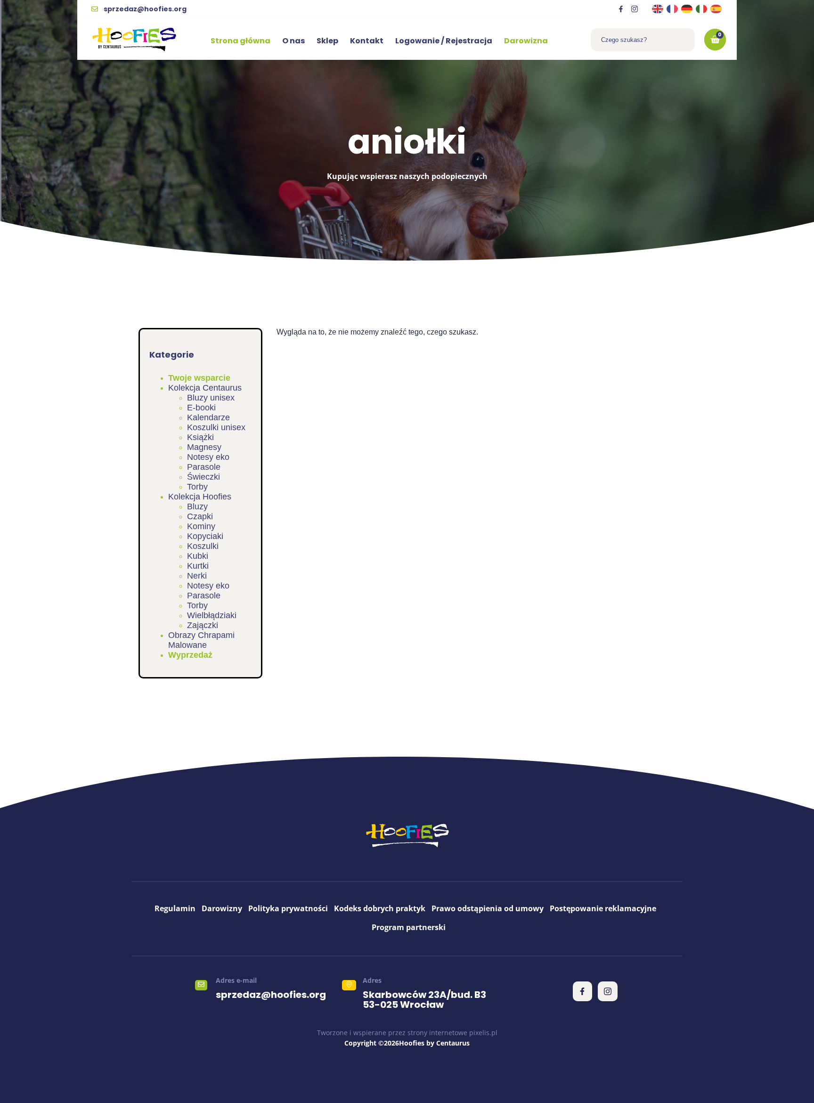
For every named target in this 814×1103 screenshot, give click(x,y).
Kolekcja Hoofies (199, 496)
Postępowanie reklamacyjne (603, 908)
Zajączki (202, 625)
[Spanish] (716, 8)
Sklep (327, 40)
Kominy (201, 526)
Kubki (197, 556)
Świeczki (203, 477)
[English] (658, 8)
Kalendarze (208, 417)
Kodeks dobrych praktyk (379, 908)
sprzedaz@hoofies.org (271, 994)
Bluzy (197, 506)
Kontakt (366, 40)
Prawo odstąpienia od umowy (487, 908)
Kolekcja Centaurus (205, 387)
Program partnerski (409, 927)
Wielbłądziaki (211, 615)
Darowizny (222, 908)
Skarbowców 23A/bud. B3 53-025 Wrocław (424, 999)
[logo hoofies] (134, 39)
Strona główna (240, 40)
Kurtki (198, 566)
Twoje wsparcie (199, 378)
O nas (293, 40)
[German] (687, 8)
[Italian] (702, 8)
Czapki (200, 516)
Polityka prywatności (288, 908)
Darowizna (526, 40)
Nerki (197, 575)
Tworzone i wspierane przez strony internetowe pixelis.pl (407, 1032)
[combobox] (643, 39)
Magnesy (204, 447)
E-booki (201, 407)
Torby (197, 486)
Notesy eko (208, 457)
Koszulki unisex (216, 427)
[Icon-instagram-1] (634, 9)
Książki (200, 437)
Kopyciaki (205, 536)
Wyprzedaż (190, 655)
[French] (673, 8)
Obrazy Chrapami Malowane (201, 640)
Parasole (203, 467)
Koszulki (203, 546)
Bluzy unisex (211, 397)
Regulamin (175, 908)
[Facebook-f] (621, 9)
